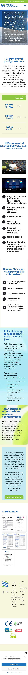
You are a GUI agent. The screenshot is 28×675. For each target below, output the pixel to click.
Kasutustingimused (11, 672)
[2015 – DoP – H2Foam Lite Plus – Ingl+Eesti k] (8, 516)
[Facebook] (4, 592)
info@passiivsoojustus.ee (18, 1)
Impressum (19, 672)
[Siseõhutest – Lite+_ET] (20, 516)
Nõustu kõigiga (14, 664)
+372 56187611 (7, 1)
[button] (25, 653)
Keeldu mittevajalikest (14, 669)
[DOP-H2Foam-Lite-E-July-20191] (8, 533)
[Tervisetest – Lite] (8, 551)
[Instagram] (7, 592)
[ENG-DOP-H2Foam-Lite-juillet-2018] (20, 533)
